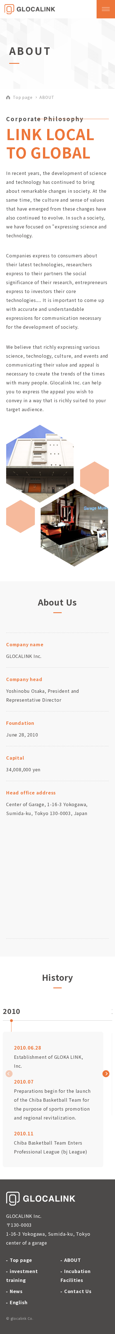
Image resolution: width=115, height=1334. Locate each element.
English (19, 1302)
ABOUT (72, 1260)
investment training (22, 1275)
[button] (105, 1073)
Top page (22, 97)
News (16, 1291)
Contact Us (78, 1291)
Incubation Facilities (76, 1275)
